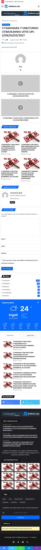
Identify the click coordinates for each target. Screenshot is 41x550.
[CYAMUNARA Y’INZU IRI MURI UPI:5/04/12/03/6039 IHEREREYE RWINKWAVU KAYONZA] (33, 485)
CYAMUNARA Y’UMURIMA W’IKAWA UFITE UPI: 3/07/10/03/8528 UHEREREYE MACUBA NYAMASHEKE (29, 174)
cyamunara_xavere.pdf (9, 47)
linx (5, 40)
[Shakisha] (39, 7)
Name (3, 239)
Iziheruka (10, 335)
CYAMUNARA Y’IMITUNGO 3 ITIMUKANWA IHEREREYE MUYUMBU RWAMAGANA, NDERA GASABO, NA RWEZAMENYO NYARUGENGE (24, 385)
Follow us (6, 524)
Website (3, 253)
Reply (12, 202)
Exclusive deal (16, 193)
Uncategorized (6, 292)
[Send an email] (7, 40)
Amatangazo (6, 289)
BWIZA (4, 499)
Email (3, 246)
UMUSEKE (22, 502)
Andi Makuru (6, 283)
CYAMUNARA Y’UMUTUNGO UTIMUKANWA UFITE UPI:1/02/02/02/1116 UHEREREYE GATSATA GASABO (10, 148)
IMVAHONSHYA (18, 499)
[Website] (20, 70)
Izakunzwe (30, 335)
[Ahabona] (12, 6)
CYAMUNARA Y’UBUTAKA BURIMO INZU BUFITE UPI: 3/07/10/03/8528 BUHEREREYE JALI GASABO (9, 174)
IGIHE (10, 499)
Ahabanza (6, 20)
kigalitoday (5, 502)
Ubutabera (5, 286)
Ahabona (33, 537)
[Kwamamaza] (20, 13)
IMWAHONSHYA (29, 499)
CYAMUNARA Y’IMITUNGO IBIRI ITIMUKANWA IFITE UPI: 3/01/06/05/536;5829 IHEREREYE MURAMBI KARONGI (30, 148)
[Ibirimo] (2, 7)
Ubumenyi (5, 295)
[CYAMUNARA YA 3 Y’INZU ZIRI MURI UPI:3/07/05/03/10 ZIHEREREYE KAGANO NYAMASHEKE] (7, 485)
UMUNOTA (14, 502)
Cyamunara (13, 20)
